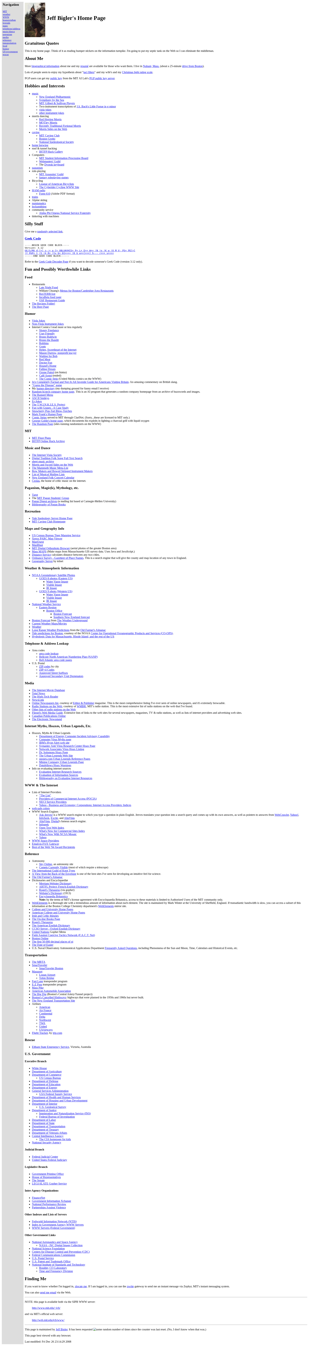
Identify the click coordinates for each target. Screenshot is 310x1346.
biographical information (45, 66)
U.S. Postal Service (43, 1258)
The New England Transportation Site (53, 1000)
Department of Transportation (48, 1126)
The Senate (38, 1180)
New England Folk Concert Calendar (53, 477)
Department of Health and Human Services (56, 1097)
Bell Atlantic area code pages (55, 660)
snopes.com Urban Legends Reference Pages (64, 758)
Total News (38, 693)
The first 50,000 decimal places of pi (52, 941)
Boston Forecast (62, 613)
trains (35, 196)
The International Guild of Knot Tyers (53, 870)
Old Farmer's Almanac (93, 630)
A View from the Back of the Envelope (54, 873)
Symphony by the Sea (51, 100)
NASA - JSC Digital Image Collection (61, 1245)
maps (5, 25)
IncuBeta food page (50, 297)
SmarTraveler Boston (51, 968)
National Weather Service (46, 604)
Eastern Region (48, 607)
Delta (42, 1016)
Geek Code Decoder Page (53, 261)
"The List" (45, 795)
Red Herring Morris (50, 119)
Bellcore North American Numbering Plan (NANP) (68, 656)
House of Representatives (46, 1177)
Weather (36, 626)
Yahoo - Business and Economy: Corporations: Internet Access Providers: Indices (85, 805)
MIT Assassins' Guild (51, 174)
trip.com (57, 1032)
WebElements (40, 902)
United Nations (40, 931)
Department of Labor (44, 1119)
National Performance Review (49, 1204)
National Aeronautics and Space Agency (55, 1242)
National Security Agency (46, 1142)
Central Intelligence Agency (48, 1136)
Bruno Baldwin (48, 336)
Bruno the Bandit (49, 340)
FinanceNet (38, 1197)
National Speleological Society (56, 141)
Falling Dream (47, 369)
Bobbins (44, 343)
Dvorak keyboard (54, 164)
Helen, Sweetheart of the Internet (57, 349)
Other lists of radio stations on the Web (54, 709)
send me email (48, 1292)
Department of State (43, 1123)
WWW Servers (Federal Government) (53, 1227)
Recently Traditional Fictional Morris (60, 125)
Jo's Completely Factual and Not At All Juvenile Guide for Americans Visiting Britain (80, 381)
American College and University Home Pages (58, 912)
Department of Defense (45, 1081)
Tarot (35, 494)
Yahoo (42, 837)
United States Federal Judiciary (49, 1159)
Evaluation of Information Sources (58, 774)
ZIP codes (44, 666)
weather (6, 14)
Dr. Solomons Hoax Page (53, 752)
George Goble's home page (47, 420)
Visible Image (54, 584)
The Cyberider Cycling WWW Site (59, 187)
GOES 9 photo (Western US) (55, 591)
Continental (45, 1013)
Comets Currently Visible (53, 867)
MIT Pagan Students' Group (53, 498)
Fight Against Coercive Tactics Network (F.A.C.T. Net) (63, 935)
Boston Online (40, 938)
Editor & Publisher (83, 703)
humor (6, 48)
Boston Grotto (47, 138)
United (43, 1026)
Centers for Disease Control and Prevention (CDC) (61, 1251)
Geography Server (42, 561)
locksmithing (39, 206)
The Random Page (42, 423)
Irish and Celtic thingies (45, 915)
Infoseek (44, 824)
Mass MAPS (39, 551)
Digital (55, 821)
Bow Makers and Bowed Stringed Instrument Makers (62, 471)
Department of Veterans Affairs (49, 1132)
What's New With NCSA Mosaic (58, 834)
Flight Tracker (40, 1032)
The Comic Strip (48, 378)
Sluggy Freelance (49, 330)
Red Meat (44, 359)
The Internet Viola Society (47, 454)
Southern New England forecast (71, 617)
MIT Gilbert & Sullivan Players (57, 103)
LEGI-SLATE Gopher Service (49, 1183)
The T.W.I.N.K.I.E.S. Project (48, 404)
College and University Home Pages (52, 909)
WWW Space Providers (45, 840)
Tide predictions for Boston (47, 633)
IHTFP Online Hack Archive (48, 441)
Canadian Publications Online (49, 715)
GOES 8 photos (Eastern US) (56, 578)
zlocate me (81, 1286)
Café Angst (45, 375)
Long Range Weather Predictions (50, 630)
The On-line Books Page (46, 919)
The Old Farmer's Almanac (47, 877)
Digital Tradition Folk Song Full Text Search (57, 458)
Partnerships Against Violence (49, 1207)
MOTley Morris (48, 122)
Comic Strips (39, 417)
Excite (54, 818)
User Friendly (47, 333)
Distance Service (41, 554)
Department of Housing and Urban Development (59, 1100)
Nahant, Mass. (151, 66)
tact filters (88, 72)
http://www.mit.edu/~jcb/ (46, 1307)
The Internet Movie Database (48, 690)
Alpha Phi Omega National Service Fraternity (65, 213)
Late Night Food (48, 287)
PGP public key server (101, 78)
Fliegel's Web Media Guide (47, 712)
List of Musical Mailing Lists (48, 474)
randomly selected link (50, 231)
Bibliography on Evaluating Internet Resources (65, 778)
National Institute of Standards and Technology (58, 1264)
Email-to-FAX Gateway (45, 843)
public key (56, 78)
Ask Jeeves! (46, 814)
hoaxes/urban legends (9, 21)
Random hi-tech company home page (53, 391)
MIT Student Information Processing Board (63, 158)
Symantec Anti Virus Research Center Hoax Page (67, 745)
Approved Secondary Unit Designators (61, 676)
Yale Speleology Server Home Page (52, 518)
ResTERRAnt (47, 293)
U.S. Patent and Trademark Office (51, 1261)
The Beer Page (40, 306)
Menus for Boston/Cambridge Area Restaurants (87, 290)
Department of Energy (44, 1087)
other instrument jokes (51, 112)
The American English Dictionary (51, 925)
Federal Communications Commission (53, 1254)
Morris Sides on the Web (53, 129)
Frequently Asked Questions (121, 948)
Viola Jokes (38, 320)
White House (39, 1068)
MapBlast (37, 545)
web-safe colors (41, 808)
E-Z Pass (37, 984)
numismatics (39, 203)
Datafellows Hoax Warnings (55, 765)
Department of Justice (44, 1110)
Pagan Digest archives (44, 501)
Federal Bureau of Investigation (57, 1116)
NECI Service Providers (53, 801)
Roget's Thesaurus (49, 889)
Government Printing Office (48, 1173)
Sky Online (45, 864)
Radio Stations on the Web (47, 706)
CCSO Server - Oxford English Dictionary (56, 928)
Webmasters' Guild (49, 161)
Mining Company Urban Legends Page (61, 762)
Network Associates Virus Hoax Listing (61, 749)
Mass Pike (38, 987)
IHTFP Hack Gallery (51, 151)
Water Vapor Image (57, 581)
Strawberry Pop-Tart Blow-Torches (52, 411)
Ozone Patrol (46, 372)
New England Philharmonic (55, 96)
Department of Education (46, 1084)
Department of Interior (44, 1103)
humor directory (46, 388)
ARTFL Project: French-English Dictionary (63, 886)
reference (7, 40)
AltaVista (69, 818)
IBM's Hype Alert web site (54, 742)
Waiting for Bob (48, 356)
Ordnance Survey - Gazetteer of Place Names (57, 557)
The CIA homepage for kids (55, 1139)
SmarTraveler (39, 965)
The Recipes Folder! (43, 303)
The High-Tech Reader (45, 696)
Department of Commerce (46, 1074)
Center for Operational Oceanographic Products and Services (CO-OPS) (132, 633)
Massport (37, 971)
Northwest (45, 1020)
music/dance (9, 31)
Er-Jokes (37, 401)
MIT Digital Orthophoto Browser (51, 548)
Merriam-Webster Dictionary (55, 883)
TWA (42, 1023)
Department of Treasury (45, 1129)
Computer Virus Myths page (55, 739)
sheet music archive (43, 461)
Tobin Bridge (46, 978)
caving (35, 132)
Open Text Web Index (51, 827)
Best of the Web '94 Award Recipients (53, 847)
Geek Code (33, 238)
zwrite (130, 1286)
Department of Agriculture (47, 1071)
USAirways (46, 1029)
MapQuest (38, 541)
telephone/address (11, 28)
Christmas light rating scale (137, 72)
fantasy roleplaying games (54, 177)
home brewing (40, 145)
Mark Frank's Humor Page (47, 414)
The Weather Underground (72, 620)
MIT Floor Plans (41, 437)
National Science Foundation (48, 1248)
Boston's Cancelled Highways (49, 997)
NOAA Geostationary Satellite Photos (53, 575)
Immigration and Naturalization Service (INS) (65, 1113)
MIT (5, 11)
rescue (6, 54)
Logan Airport (47, 974)
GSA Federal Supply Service (55, 1094)
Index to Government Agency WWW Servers (58, 1224)
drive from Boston (192, 66)
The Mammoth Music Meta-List (50, 467)
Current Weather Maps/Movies (49, 623)
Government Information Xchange (51, 1201)
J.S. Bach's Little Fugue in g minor (96, 106)
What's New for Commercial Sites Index (62, 830)
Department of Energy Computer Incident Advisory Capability (74, 736)
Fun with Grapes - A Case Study (50, 407)
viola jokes (45, 109)
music (35, 93)
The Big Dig (39, 994)
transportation (9, 43)
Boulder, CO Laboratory (53, 1267)
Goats (42, 346)
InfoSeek (44, 818)
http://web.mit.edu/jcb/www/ (48, 1320)
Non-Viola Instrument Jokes (48, 323)
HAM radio (38, 190)
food (5, 45)
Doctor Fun (45, 362)
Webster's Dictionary (51, 893)
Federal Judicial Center (45, 1156)
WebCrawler (282, 814)
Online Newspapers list (45, 703)
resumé (84, 66)
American (44, 1007)
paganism (7, 34)
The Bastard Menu (42, 394)
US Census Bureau (50, 1077)
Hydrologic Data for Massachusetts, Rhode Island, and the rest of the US (73, 636)
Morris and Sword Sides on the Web (52, 464)
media (6, 37)
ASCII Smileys (40, 398)
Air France (45, 1010)
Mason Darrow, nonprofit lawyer (57, 352)
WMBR (81, 706)
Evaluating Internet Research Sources (60, 771)
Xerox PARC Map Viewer (47, 538)
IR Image (51, 588)
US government (10, 51)
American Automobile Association (51, 990)
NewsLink (38, 699)
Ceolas (36, 480)
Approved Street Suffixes (53, 672)
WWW (6, 17)
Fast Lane (37, 981)
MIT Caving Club (49, 135)
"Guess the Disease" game (47, 385)
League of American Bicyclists (56, 183)
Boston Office (54, 610)
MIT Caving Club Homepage (48, 521)
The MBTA (38, 961)
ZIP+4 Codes (46, 669)
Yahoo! (294, 814)
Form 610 (44, 193)
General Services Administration (50, 1090)
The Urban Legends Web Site (56, 755)
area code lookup (48, 653)
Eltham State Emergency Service (50, 1046)
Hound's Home (47, 365)
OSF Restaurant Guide (52, 300)
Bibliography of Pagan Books (49, 504)
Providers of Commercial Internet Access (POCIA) (68, 798)
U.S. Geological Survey (52, 1107)
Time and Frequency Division (56, 1271)
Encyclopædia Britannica (53, 896)
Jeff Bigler (61, 1329)
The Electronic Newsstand (47, 719)
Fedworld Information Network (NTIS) (54, 1221)
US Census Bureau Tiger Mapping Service (56, 535)
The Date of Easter (42, 944)
